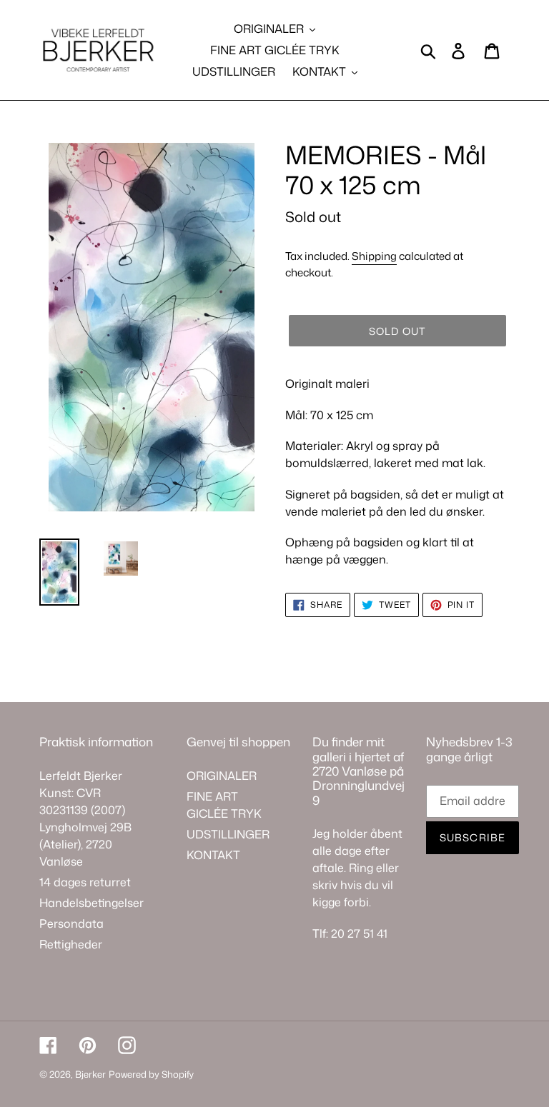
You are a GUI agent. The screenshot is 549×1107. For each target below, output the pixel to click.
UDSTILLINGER (228, 834)
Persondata (71, 923)
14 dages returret (85, 882)
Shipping (374, 256)
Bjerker (90, 1074)
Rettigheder (70, 944)
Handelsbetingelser (91, 903)
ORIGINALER (222, 775)
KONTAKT (213, 855)
